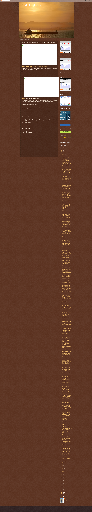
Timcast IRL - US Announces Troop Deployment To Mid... (66, 205)
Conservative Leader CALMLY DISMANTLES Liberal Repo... (67, 301)
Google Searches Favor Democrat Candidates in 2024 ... (66, 451)
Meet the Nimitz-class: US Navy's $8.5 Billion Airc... (66, 167)
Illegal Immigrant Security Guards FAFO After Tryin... (66, 387)
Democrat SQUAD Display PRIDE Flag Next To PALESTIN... (66, 343)
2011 (62, 490)
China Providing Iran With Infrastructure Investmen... (66, 183)
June (62, 465)
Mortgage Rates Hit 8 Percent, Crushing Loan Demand (66, 276)
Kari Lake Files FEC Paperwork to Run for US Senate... (66, 398)
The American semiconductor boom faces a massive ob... (66, 267)
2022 (62, 474)
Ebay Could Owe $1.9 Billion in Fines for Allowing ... (66, 456)
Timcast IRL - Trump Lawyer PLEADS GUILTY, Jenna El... (66, 217)
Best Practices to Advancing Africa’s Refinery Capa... (66, 265)
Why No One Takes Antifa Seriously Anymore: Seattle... (66, 444)
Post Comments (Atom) (28, 161)
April (62, 468)
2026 (62, 147)
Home (39, 159)
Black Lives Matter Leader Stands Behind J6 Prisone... (66, 263)
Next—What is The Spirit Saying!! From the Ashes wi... (67, 296)
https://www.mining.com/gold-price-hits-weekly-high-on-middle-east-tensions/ (34, 66)
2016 (62, 483)
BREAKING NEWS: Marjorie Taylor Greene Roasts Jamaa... (66, 379)
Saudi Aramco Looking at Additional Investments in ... (66, 251)
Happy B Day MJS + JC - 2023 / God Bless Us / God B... (66, 308)
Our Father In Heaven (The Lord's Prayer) (66, 157)
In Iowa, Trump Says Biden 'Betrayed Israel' (66, 358)
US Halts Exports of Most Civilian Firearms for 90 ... (66, 176)
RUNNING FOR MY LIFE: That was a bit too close (66, 328)
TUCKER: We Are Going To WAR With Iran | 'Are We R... (66, 253)
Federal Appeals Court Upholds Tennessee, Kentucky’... (66, 449)
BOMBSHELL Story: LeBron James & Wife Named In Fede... (66, 415)
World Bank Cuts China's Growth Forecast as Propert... (67, 434)
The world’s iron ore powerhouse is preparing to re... (66, 174)
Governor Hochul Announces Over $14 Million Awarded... (66, 188)
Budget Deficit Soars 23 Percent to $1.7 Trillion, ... (67, 270)
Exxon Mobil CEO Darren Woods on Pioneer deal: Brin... (66, 340)
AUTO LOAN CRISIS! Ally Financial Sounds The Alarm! (66, 272)
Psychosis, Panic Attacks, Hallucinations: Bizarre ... (66, 400)
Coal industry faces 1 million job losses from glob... (66, 312)
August (63, 462)
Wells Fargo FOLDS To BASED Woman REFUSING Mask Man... (66, 283)
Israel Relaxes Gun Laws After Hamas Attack (66, 315)
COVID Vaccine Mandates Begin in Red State (66, 413)
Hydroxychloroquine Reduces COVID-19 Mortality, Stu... (66, 319)
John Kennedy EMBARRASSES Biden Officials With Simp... (66, 200)
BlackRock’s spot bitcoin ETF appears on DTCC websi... (66, 228)
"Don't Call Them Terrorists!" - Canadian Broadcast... (66, 349)
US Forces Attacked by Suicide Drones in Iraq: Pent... (66, 280)
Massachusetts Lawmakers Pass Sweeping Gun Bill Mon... (66, 236)
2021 (62, 476)
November (63, 154)
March (63, 469)
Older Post (55, 159)
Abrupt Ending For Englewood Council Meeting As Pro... (66, 224)
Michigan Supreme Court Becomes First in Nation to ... (66, 426)
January (63, 472)
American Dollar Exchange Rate (66, 132)
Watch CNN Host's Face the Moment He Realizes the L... (66, 335)
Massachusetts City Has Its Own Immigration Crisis (66, 459)
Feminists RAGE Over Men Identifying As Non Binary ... (66, 391)
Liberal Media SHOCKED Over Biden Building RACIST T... (66, 393)
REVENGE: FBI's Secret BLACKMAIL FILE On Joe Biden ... (66, 207)
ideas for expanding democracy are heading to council (66, 186)
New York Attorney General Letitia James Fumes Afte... (66, 368)
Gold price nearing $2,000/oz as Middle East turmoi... (66, 261)
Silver (61, 103)
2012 (62, 489)
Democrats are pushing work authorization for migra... (66, 222)
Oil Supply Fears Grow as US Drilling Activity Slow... (66, 408)
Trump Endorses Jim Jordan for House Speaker (66, 365)
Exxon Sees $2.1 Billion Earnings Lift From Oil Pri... (66, 361)
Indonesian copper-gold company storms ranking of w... (66, 258)
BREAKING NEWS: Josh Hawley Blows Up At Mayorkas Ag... (65, 160)
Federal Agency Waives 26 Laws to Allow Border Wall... (66, 410)
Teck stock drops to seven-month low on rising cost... (66, 233)
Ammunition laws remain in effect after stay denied (66, 317)
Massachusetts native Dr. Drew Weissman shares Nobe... (66, 446)
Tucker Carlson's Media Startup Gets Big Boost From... (66, 293)
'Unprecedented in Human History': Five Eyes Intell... (66, 219)
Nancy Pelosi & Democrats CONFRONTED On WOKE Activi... (66, 346)
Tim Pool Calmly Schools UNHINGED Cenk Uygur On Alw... (66, 195)
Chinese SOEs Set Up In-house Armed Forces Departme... (66, 356)
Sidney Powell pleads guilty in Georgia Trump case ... (66, 278)
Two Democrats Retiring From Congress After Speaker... (66, 190)
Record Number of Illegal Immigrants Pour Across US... (66, 241)
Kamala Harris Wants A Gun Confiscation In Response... (66, 192)
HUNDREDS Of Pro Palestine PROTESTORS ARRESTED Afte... (66, 298)
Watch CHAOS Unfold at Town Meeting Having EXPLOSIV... (66, 291)
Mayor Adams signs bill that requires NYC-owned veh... (66, 231)
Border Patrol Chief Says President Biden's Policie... (66, 382)
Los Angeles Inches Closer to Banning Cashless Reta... (66, 396)
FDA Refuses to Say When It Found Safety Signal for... (66, 238)
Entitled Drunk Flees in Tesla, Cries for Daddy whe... (66, 389)
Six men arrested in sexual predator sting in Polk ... (66, 326)
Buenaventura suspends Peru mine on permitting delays (66, 406)
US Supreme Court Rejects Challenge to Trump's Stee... (66, 165)
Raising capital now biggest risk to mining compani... (66, 310)
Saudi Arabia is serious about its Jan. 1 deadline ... (67, 181)
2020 (62, 477)
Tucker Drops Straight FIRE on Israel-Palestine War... (66, 351)
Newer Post (22, 159)
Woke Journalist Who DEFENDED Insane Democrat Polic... (65, 418)
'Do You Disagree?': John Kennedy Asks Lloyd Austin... (66, 163)
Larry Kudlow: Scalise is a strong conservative (66, 331)
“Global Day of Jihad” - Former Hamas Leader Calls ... (66, 322)
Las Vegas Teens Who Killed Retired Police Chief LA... (66, 202)
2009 (62, 493)
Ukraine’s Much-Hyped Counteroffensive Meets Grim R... (66, 403)
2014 (62, 486)
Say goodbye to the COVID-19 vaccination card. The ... (66, 377)
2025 (62, 148)
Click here (23, 98)
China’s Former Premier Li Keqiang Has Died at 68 (66, 212)
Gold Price (65, 124)
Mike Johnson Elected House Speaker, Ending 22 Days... (66, 226)
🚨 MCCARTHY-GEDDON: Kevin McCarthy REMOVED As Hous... (66, 424)
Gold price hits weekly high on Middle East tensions (66, 363)
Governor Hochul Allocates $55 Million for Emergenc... (66, 215)
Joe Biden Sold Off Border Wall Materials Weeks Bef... (66, 370)
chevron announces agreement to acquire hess (66, 248)
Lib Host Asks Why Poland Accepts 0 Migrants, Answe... (66, 324)
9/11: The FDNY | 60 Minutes (66, 197)
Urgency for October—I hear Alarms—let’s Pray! (66, 338)
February (63, 471)
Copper (61, 104)
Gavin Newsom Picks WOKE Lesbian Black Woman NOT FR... (66, 439)
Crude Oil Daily (30, 5)
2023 (62, 151)
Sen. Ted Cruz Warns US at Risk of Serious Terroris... (66, 306)
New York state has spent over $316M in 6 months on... (66, 179)
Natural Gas (62, 98)
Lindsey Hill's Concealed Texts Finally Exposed (66, 421)
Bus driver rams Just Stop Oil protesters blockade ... (66, 289)
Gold (61, 102)
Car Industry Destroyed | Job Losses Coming (66, 384)
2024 (62, 150)
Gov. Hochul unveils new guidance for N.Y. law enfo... (66, 172)
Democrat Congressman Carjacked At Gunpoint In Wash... (66, 431)
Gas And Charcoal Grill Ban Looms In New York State (66, 354)
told (31, 108)
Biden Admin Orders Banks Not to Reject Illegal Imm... (66, 303)
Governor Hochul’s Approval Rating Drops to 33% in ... (66, 244)
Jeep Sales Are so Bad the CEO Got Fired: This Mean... (67, 429)
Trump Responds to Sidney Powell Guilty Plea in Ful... (66, 246)
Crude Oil (61, 97)
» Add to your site (69, 105)
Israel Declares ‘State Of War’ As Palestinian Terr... (66, 374)
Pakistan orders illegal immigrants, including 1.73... (66, 436)
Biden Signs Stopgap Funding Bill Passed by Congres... (66, 454)
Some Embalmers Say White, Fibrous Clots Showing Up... (66, 372)
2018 (62, 480)
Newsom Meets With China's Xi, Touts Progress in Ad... (66, 210)
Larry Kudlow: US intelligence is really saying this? (66, 333)
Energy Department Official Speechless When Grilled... (66, 255)
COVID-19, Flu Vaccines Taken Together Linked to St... (66, 170)
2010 (62, 492)
